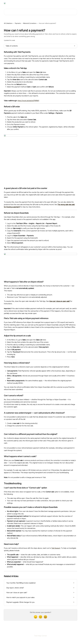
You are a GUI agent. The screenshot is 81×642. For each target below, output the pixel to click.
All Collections (8, 23)
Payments (18, 23)
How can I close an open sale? (59, 301)
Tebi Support (55, 548)
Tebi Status (63, 3)
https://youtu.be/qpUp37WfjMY (28, 101)
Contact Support (52, 3)
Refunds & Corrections (29, 23)
